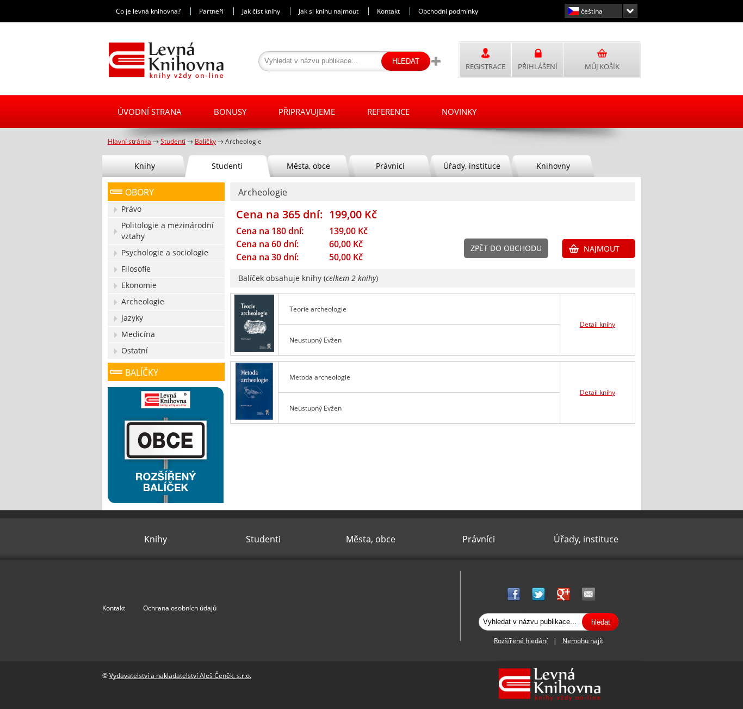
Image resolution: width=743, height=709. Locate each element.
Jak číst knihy (261, 11)
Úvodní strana (149, 111)
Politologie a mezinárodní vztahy (167, 230)
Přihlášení (538, 66)
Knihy (144, 166)
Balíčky (141, 372)
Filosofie (136, 269)
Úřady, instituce (471, 166)
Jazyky (132, 318)
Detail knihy (597, 324)
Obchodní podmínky (448, 11)
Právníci (390, 166)
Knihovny (553, 166)
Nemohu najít (582, 641)
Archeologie (142, 301)
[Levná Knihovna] (163, 77)
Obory (139, 192)
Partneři (211, 11)
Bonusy (230, 111)
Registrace (485, 66)
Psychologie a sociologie (164, 252)
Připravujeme (306, 111)
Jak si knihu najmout (328, 11)
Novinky (459, 111)
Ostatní (134, 350)
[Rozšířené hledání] (435, 61)
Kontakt (388, 11)
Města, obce (308, 166)
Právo (131, 209)
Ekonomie (139, 285)
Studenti (227, 166)
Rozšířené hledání (521, 641)
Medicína (138, 334)
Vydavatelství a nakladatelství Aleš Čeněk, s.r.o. (180, 675)
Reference (388, 111)
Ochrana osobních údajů (179, 608)
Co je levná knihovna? (148, 11)
